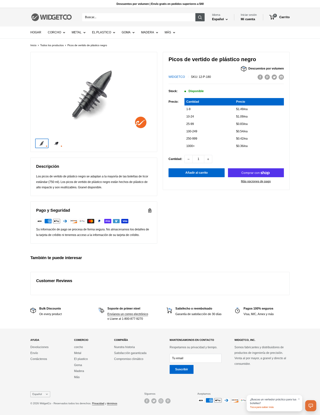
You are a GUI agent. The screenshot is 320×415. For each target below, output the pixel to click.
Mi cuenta (248, 19)
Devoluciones (39, 347)
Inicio (33, 45)
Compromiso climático (128, 359)
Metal (77, 353)
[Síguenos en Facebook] (146, 400)
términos (112, 403)
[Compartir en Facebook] (260, 77)
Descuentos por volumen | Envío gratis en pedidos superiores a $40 (160, 3)
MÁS (168, 32)
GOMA (126, 32)
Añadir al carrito (196, 172)
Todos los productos (52, 45)
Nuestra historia (124, 347)
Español (37, 394)
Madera (79, 371)
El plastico (81, 359)
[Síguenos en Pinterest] (168, 400)
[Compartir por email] (281, 77)
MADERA (147, 32)
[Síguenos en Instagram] (161, 400)
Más (77, 377)
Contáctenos (38, 359)
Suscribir (181, 369)
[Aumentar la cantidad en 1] (208, 159)
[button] (310, 405)
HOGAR (35, 32)
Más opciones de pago (256, 181)
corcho (78, 347)
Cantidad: (175, 159)
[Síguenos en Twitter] (153, 400)
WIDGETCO (177, 77)
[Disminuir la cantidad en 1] (188, 159)
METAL (76, 32)
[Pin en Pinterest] (267, 77)
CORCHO (54, 32)
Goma (78, 365)
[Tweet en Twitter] (274, 77)
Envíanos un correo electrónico (127, 314)
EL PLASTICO (101, 32)
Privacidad (98, 403)
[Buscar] (200, 17)
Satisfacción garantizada (130, 353)
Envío (34, 353)
